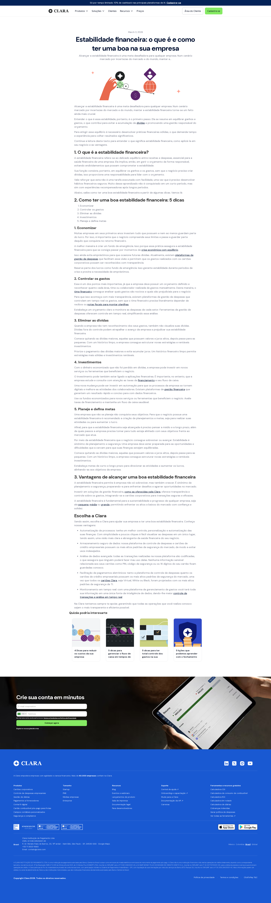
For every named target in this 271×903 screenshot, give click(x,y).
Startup (66, 789)
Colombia (240, 844)
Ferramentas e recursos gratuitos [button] (225, 785)
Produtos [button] (18, 785)
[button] (81, 11)
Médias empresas (71, 797)
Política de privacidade (204, 877)
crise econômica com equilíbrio (159, 250)
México (232, 844)
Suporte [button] (164, 785)
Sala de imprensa (120, 801)
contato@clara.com (37, 849)
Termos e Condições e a (51, 718)
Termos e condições (229, 877)
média (93, 504)
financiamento (146, 380)
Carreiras (165, 804)
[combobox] (22, 713)
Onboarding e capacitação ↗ (174, 793)
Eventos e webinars (121, 793)
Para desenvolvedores (122, 808)
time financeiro (83, 291)
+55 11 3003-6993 (30, 846)
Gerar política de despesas (222, 812)
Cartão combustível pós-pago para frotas (32, 808)
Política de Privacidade (68, 718)
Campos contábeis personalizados (29, 812)
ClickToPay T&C (250, 877)
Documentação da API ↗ (172, 801)
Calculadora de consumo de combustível (229, 793)
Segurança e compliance (25, 816)
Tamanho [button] (67, 785)
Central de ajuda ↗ (170, 789)
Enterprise (67, 801)
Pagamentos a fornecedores (26, 801)
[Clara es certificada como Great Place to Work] (16, 827)
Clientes (112, 11)
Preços (140, 11)
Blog (114, 789)
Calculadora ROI (217, 797)
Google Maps (104, 844)
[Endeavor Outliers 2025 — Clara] (28, 827)
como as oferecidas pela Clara (142, 491)
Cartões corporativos (23, 789)
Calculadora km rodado (221, 801)
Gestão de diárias (22, 797)
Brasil (248, 844)
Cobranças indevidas (220, 808)
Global (254, 844)
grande (105, 504)
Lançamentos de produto (123, 797)
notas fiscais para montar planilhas (108, 304)
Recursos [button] (116, 785)
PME (64, 793)
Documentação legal (121, 804)
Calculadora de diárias (220, 804)
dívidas (141, 123)
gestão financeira (174, 389)
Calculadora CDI (217, 789)
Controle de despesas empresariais (30, 793)
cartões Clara (109, 580)
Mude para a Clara (169, 797)
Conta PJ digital (20, 804)
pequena (83, 504)
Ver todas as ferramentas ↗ (222, 816)
